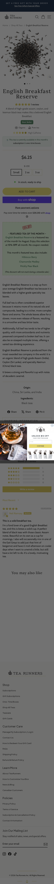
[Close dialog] (52, 425)
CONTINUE (40, 446)
